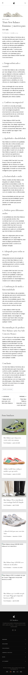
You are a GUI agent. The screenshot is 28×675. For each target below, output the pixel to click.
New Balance (5, 19)
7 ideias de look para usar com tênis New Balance (7, 400)
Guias (3, 656)
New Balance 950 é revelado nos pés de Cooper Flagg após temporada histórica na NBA (14, 596)
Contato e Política (7, 652)
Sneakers (4, 639)
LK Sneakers (6, 33)
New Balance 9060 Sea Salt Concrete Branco (13, 341)
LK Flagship (5, 661)
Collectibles (5, 648)
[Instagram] (12, 630)
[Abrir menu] (3, 3)
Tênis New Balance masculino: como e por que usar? (21, 401)
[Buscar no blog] (25, 3)
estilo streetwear (7, 389)
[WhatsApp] (15, 630)
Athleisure (5, 643)
